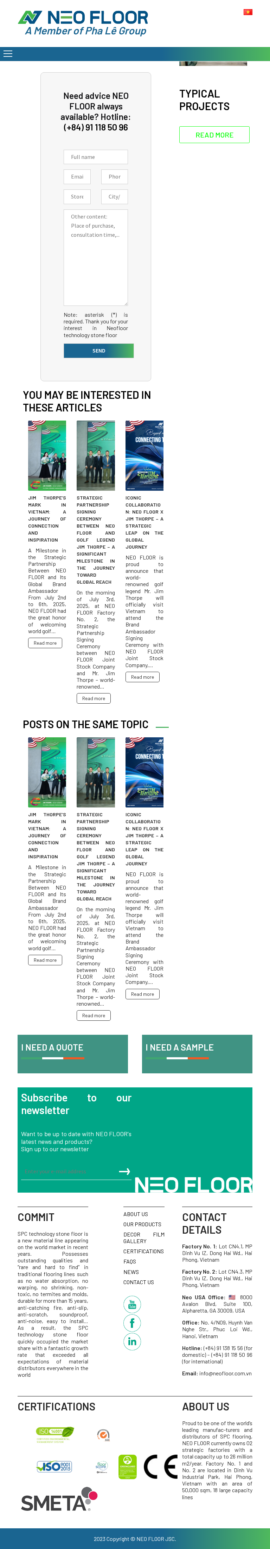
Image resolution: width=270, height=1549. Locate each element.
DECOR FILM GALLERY (144, 1237)
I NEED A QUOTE (52, 1047)
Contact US (138, 1282)
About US (135, 1214)
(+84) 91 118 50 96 (96, 127)
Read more (45, 643)
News (131, 1271)
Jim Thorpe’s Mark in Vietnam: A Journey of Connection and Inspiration (47, 519)
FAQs (129, 1261)
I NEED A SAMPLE (180, 1047)
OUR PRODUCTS (142, 1224)
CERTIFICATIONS (143, 1251)
